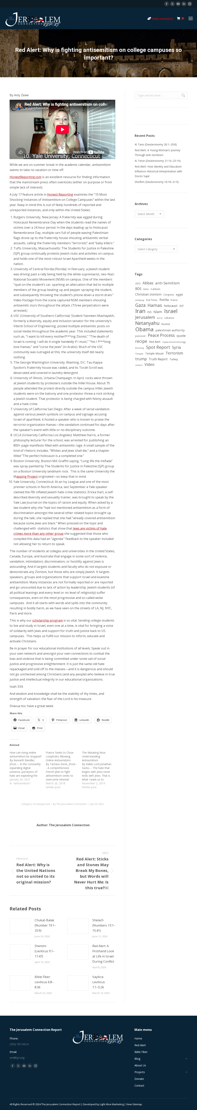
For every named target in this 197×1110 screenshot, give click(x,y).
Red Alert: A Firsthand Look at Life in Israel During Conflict (103, 954)
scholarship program (47, 620)
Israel (171, 311)
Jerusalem (145, 317)
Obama (144, 329)
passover (140, 335)
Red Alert (154, 342)
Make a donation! (162, 18)
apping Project (27, 476)
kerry (160, 317)
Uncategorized (41, 804)
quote (181, 335)
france (174, 299)
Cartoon (155, 289)
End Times (152, 299)
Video (149, 364)
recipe (141, 341)
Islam (158, 311)
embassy (139, 300)
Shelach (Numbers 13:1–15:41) (103, 925)
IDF (181, 306)
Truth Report (158, 359)
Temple (139, 353)
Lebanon (169, 317)
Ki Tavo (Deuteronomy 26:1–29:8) (156, 144)
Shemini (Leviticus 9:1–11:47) (45, 951)
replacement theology (174, 341)
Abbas (148, 283)
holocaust (170, 306)
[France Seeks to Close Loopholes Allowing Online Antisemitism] (64, 770)
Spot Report (158, 347)
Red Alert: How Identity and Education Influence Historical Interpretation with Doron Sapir (158, 171)
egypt (179, 294)
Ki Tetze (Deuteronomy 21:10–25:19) (158, 161)
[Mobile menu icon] (190, 18)
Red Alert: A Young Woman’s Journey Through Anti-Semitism (157, 152)
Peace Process (161, 335)
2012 (138, 283)
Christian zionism (148, 294)
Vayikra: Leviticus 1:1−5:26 (98, 982)
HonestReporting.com (25, 177)
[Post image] (20, 926)
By (70, 804)
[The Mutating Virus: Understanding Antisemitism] (100, 770)
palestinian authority (170, 330)
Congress (168, 294)
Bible (146, 289)
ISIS (149, 312)
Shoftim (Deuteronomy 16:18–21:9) (157, 182)
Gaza (140, 305)
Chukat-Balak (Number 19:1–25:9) (45, 925)
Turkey (173, 359)
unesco (139, 365)
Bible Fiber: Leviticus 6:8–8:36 (44, 982)
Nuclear (165, 324)
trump (141, 358)
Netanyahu (147, 323)
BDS (138, 288)
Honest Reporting (60, 194)
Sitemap (137, 1104)
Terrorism (174, 353)
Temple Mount (154, 353)
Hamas (155, 305)
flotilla (164, 300)
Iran (140, 311)
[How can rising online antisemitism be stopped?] (28, 768)
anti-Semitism (167, 283)
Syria (176, 347)
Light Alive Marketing (112, 1104)
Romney (139, 347)
